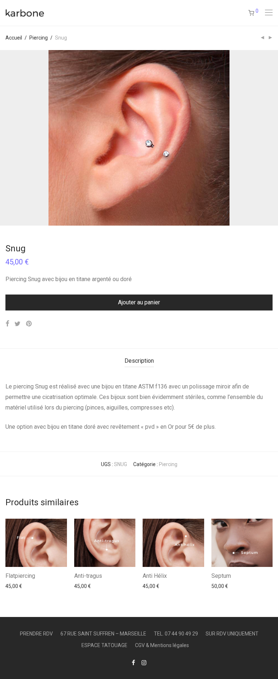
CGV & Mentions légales (162, 645)
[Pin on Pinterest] (29, 324)
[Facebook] (133, 662)
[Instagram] (144, 662)
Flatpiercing (20, 575)
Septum (221, 575)
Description (139, 360)
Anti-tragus (88, 575)
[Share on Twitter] (17, 324)
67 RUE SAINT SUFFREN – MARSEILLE (103, 634)
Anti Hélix (155, 575)
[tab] (139, 361)
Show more (15, 586)
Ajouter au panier (139, 302)
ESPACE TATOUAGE (104, 645)
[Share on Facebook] (7, 324)
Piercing (38, 38)
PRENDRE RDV (36, 634)
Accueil (13, 38)
